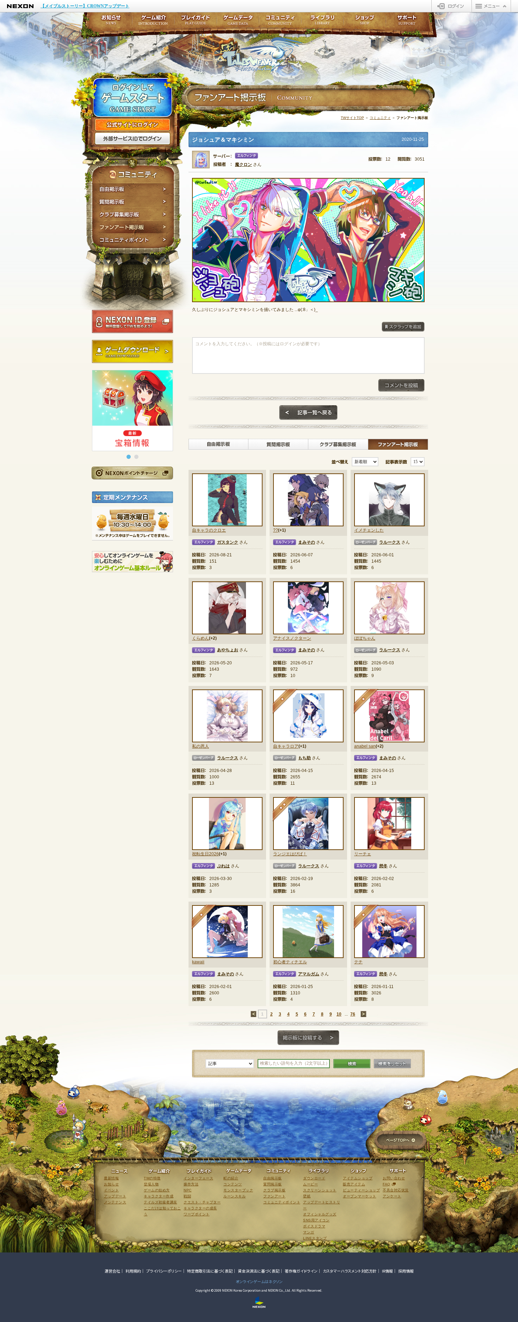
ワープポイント (197, 1214)
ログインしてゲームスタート (132, 98)
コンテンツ (232, 1184)
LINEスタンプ (315, 1238)
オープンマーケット (359, 1196)
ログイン (451, 6)
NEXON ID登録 (132, 321)
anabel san (365, 746)
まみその (306, 542)
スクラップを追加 (403, 327)
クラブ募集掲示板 (133, 214)
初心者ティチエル (290, 961)
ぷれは (223, 865)
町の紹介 (230, 1178)
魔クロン (243, 164)
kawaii (198, 961)
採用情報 (406, 1271)
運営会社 (112, 1271)
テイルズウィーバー (262, 54)
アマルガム (308, 973)
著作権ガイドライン (301, 1271)
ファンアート (274, 1196)
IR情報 (387, 1271)
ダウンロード (314, 1178)
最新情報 (111, 1178)
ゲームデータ (238, 22)
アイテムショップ (357, 1178)
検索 (351, 1063)
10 (339, 1014)
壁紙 (306, 1196)
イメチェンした (369, 530)
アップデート (115, 1196)
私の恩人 (200, 746)
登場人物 (151, 1184)
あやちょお (227, 649)
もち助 (304, 757)
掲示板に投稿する (308, 1037)
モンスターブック (238, 1190)
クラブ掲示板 (274, 1190)
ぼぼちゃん (364, 638)
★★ (285, 809)
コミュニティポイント (133, 241)
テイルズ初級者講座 (160, 1202)
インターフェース (198, 1178)
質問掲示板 (133, 202)
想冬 (383, 865)
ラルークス (389, 542)
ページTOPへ (400, 1140)
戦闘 (187, 1196)
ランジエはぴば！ (290, 853)
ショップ (365, 22)
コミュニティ (380, 118)
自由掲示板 (133, 189)
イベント (111, 1190)
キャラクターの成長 (200, 1208)
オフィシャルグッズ (320, 1214)
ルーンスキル (234, 1196)
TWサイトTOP (352, 118)
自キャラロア (285, 746)
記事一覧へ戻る (308, 412)
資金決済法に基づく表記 (258, 1271)
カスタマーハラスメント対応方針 (350, 1271)
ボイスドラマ (314, 1226)
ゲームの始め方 (157, 1190)
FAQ (386, 1184)
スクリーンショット (320, 1190)
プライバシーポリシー (164, 1271)
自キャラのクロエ (209, 530)
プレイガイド (195, 22)
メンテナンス (115, 1202)
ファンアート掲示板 (133, 227)
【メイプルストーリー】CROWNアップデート (85, 6)
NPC (188, 1190)
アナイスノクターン (292, 638)
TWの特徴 (152, 1178)
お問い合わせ (394, 1178)
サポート (407, 22)
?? (275, 530)
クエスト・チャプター (202, 1202)
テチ (358, 961)
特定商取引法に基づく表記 (210, 1271)
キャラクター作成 (158, 1196)
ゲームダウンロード (132, 351)
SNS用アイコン (316, 1220)
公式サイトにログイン (132, 125)
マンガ (308, 1232)
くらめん (200, 638)
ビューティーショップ (361, 1190)
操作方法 (191, 1184)
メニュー (491, 6)
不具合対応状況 (396, 1190)
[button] (129, 457)
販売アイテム (354, 1184)
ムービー (310, 1184)
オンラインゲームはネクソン (259, 1281)
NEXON (20, 6)
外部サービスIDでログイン (132, 138)
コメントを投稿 (401, 385)
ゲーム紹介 (153, 22)
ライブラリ (322, 22)
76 (352, 1014)
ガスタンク (227, 542)
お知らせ (109, 22)
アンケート (392, 1196)
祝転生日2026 (205, 853)
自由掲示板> (218, 444)
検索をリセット (392, 1063)
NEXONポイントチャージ (132, 473)
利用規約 (133, 1271)
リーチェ (362, 853)
